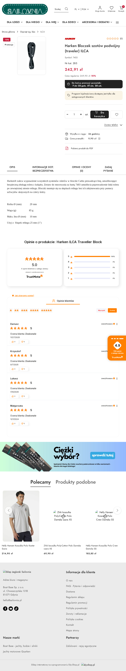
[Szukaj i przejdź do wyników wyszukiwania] (66, 9)
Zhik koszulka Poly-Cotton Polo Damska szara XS (20, 547)
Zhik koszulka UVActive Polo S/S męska (104, 545)
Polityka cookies (74, 619)
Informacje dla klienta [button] (80, 572)
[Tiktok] (16, 608)
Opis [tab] (12, 167)
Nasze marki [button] (11, 637)
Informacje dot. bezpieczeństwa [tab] (43, 169)
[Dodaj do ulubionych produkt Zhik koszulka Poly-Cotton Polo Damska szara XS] (36, 494)
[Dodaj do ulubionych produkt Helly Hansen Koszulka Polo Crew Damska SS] (78, 494)
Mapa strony (72, 630)
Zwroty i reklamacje (76, 614)
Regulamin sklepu (75, 597)
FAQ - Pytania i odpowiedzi (80, 586)
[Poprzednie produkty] (8, 510)
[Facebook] (5, 608)
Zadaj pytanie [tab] (108, 169)
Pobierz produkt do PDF (82, 148)
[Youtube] (11, 608)
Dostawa (70, 591)
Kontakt (70, 625)
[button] (117, 22)
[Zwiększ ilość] (81, 114)
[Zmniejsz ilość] (67, 114)
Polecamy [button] (40, 481)
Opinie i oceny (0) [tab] (81, 169)
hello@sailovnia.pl (12, 600)
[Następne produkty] (117, 510)
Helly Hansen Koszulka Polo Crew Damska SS (60, 547)
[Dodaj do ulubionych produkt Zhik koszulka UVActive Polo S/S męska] (120, 494)
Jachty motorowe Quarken (16, 651)
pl (76, 9)
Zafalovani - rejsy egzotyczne (81, 646)
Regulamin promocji (76, 602)
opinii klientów (34, 269)
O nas (69, 580)
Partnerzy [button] (72, 637)
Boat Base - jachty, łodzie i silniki (20, 646)
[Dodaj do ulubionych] (117, 114)
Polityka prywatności (76, 608)
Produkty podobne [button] (76, 481)
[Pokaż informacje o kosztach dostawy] (99, 138)
